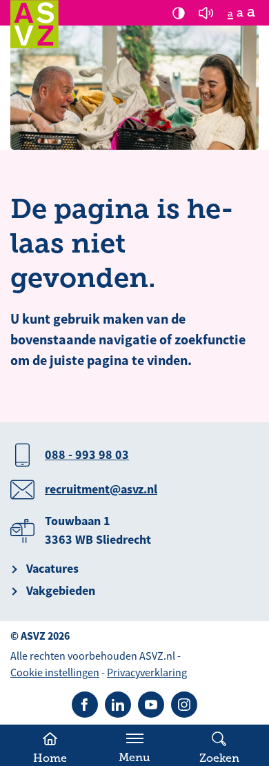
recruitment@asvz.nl (101, 489)
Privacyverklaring (147, 673)
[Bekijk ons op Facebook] (85, 704)
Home (50, 758)
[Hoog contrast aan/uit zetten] (178, 13)
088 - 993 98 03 (87, 454)
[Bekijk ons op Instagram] (184, 704)
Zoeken (219, 758)
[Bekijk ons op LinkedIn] (118, 704)
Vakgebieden (60, 590)
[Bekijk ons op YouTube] (151, 704)
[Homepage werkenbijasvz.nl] (34, 24)
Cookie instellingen (54, 673)
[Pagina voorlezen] (206, 13)
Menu (134, 758)
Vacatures (52, 568)
